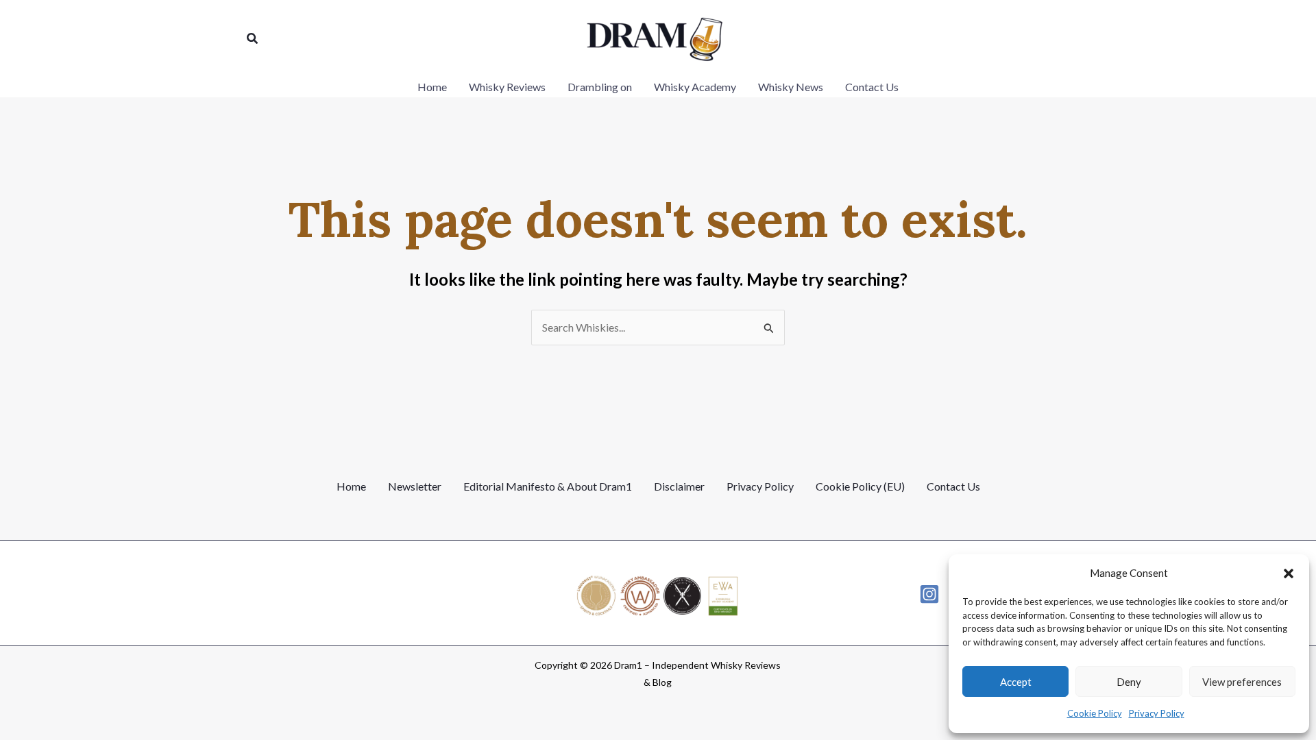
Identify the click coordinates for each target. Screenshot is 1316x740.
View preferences (1242, 682)
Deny (1129, 682)
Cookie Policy (1094, 713)
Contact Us (953, 486)
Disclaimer (679, 486)
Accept (1016, 682)
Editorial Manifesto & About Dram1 (547, 486)
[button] (1288, 573)
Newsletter (414, 486)
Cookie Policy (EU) (860, 486)
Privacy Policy (1156, 713)
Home (351, 486)
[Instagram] (929, 594)
